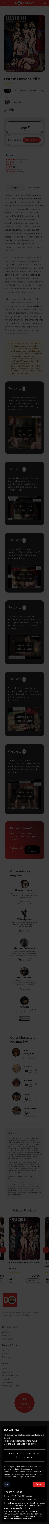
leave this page (24, 1457)
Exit (6, 1484)
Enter (39, 1484)
